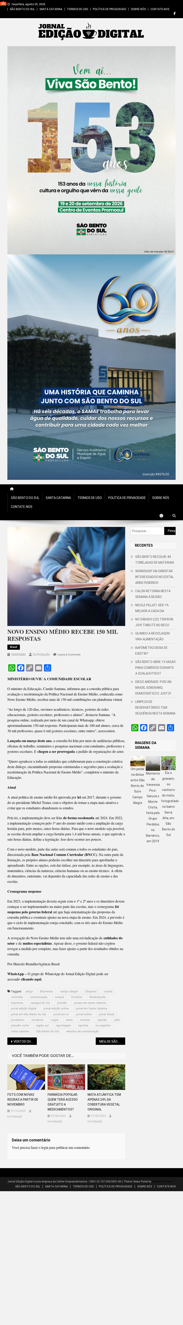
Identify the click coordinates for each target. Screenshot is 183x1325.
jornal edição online (56, 1008)
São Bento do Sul (47, 1031)
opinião (102, 1020)
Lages (55, 1020)
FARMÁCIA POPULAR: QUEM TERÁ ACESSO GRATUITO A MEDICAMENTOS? (63, 1102)
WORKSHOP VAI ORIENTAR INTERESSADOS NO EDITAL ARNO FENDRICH (154, 577)
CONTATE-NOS (159, 9)
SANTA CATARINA (51, 9)
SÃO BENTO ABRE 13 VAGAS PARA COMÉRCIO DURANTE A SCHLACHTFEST (155, 667)
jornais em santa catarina (90, 1003)
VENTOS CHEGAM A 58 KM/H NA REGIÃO (25, 1041)
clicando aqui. (31, 979)
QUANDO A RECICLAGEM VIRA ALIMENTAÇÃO (152, 636)
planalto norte (20, 1025)
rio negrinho (103, 1025)
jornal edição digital (23, 1008)
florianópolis (97, 997)
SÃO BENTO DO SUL (22, 9)
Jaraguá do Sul (40, 1003)
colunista (17, 997)
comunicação (39, 997)
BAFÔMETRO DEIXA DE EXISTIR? (151, 650)
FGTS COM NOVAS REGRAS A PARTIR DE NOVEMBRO (22, 1099)
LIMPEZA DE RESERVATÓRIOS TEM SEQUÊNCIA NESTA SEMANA (155, 707)
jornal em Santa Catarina (91, 1008)
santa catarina (20, 1031)
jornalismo (18, 1020)
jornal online (84, 1014)
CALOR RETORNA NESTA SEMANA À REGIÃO (153, 594)
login (44, 1147)
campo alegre (69, 991)
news (69, 1020)
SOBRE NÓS (138, 9)
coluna (108, 991)
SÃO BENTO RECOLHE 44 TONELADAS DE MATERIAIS (154, 559)
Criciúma (76, 997)
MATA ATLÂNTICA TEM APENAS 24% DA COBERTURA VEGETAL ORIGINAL (104, 1102)
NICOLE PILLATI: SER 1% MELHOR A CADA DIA (152, 608)
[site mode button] (163, 515)
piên (117, 1020)
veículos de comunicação (82, 1031)
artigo (29, 991)
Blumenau (46, 991)
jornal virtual (106, 1014)
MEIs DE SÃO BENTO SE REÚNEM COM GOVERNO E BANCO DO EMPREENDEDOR (112, 1041)
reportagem (63, 1025)
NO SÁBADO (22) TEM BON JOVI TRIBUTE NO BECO (154, 622)
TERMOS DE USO (77, 9)
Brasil (13, 647)
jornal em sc (61, 1014)
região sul (42, 1025)
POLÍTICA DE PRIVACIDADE (109, 9)
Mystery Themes (162, 1181)
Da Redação (41, 654)
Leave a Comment (69, 654)
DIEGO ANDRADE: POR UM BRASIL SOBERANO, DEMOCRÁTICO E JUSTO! (153, 687)
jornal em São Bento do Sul (28, 1014)
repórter (83, 1025)
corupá (59, 997)
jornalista (38, 1020)
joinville (62, 1003)
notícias (85, 1020)
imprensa (17, 1003)
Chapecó (91, 991)
